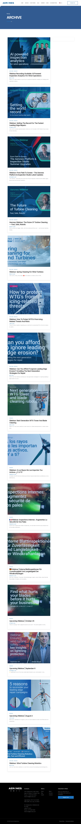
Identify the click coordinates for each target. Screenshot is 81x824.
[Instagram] (19, 791)
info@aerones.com (31, 796)
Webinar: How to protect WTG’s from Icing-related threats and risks (26, 320)
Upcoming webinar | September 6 (22, 668)
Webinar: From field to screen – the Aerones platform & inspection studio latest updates (26, 174)
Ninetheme (11, 71)
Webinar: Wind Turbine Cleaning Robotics (25, 763)
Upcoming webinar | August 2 (21, 716)
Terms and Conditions (70, 821)
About (50, 791)
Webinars (15, 71)
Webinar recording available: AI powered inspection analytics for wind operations (25, 75)
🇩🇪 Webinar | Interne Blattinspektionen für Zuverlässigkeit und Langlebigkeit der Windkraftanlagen (25, 571)
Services (51, 793)
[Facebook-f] (16, 791)
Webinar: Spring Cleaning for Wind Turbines (26, 272)
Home (42, 791)
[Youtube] (14, 791)
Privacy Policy (62, 821)
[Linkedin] (11, 791)
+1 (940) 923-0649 (32, 795)
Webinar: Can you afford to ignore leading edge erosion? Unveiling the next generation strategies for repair (28, 371)
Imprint (42, 795)
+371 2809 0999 (31, 810)
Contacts (51, 795)
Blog (42, 793)
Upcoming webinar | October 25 (21, 621)
